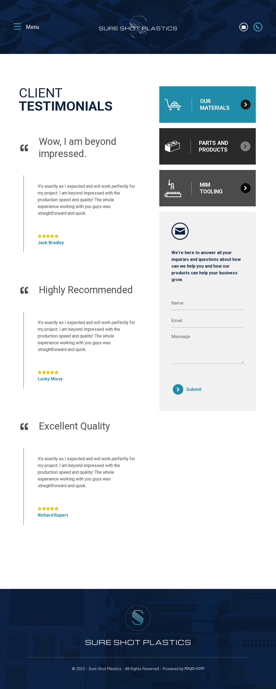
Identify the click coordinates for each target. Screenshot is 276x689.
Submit (194, 389)
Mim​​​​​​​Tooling (211, 188)
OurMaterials (215, 104)
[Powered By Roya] (194, 669)
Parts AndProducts (213, 146)
